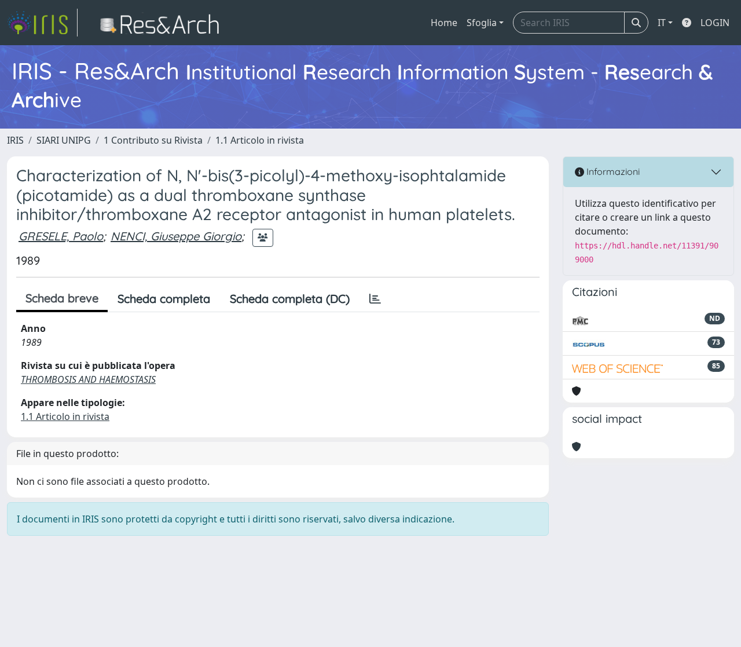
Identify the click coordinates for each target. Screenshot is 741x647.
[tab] (375, 299)
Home (444, 22)
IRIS (15, 140)
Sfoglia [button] (482, 22)
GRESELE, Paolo (61, 236)
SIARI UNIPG (63, 140)
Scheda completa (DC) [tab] (290, 298)
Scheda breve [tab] (61, 298)
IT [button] (662, 22)
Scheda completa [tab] (164, 298)
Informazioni (612, 171)
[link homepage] (42, 22)
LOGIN (714, 22)
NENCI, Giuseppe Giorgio (176, 236)
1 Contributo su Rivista (153, 140)
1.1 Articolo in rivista (259, 140)
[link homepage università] (163, 22)
